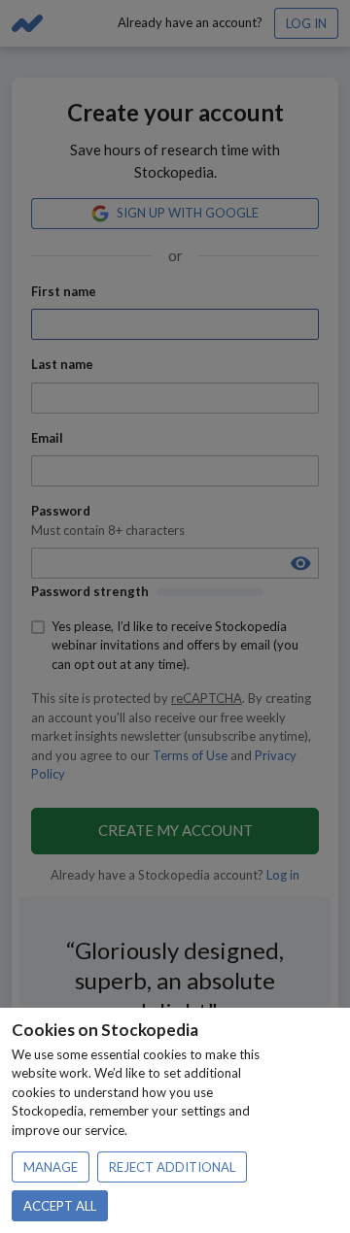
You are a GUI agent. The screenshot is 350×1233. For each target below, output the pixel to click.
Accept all (59, 1206)
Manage (50, 1167)
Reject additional (172, 1167)
